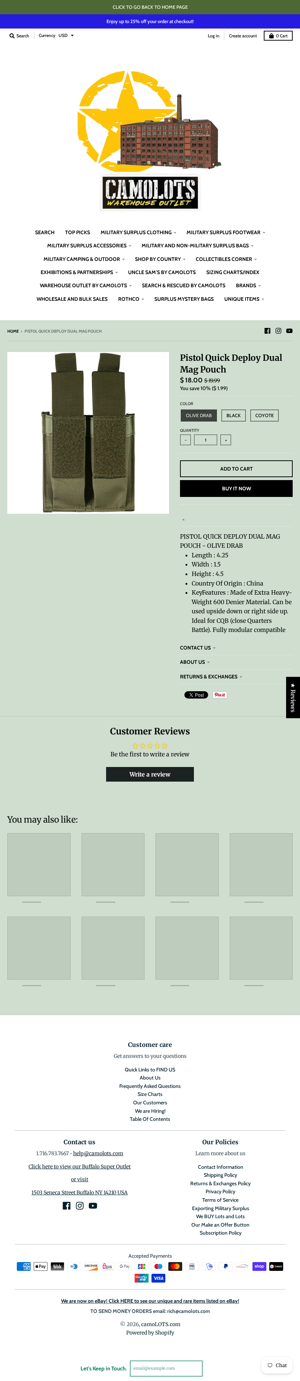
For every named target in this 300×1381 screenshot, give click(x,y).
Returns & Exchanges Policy (220, 1183)
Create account (243, 35)
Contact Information (220, 1167)
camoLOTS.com (160, 1324)
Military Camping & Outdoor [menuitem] (82, 259)
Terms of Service (220, 1200)
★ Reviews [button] (293, 697)
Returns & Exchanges (208, 676)
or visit (79, 1179)
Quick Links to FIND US (150, 1069)
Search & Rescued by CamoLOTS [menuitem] (183, 285)
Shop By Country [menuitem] (158, 259)
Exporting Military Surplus (220, 1208)
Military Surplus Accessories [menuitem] (87, 245)
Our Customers (150, 1102)
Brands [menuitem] (246, 285)
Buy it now (236, 488)
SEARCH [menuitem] (45, 232)
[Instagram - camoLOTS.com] (278, 331)
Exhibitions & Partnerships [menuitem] (77, 272)
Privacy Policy (220, 1191)
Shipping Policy (220, 1175)
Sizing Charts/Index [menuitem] (232, 272)
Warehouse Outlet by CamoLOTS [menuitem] (83, 285)
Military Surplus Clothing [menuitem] (136, 232)
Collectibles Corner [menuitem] (224, 259)
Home (13, 331)
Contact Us (195, 647)
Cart (282, 35)
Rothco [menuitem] (128, 299)
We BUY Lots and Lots (220, 1216)
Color (186, 403)
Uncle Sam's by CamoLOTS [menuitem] (162, 272)
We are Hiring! (150, 1111)
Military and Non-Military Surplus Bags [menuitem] (195, 245)
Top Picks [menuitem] (77, 232)
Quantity (189, 430)
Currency (47, 35)
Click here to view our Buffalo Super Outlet (80, 1166)
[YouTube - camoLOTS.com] (289, 331)
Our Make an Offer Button (220, 1224)
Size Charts (150, 1094)
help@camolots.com (98, 1153)
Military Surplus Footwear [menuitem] (223, 232)
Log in (214, 35)
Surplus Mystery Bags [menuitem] (184, 299)
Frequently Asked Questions (150, 1086)
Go (211, 1368)
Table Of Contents (150, 1119)
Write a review (150, 774)
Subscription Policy (220, 1233)
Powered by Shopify (150, 1332)
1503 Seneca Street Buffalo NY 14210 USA (79, 1192)
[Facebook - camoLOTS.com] (267, 331)
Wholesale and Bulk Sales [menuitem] (72, 299)
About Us (192, 662)
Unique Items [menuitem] (241, 299)
